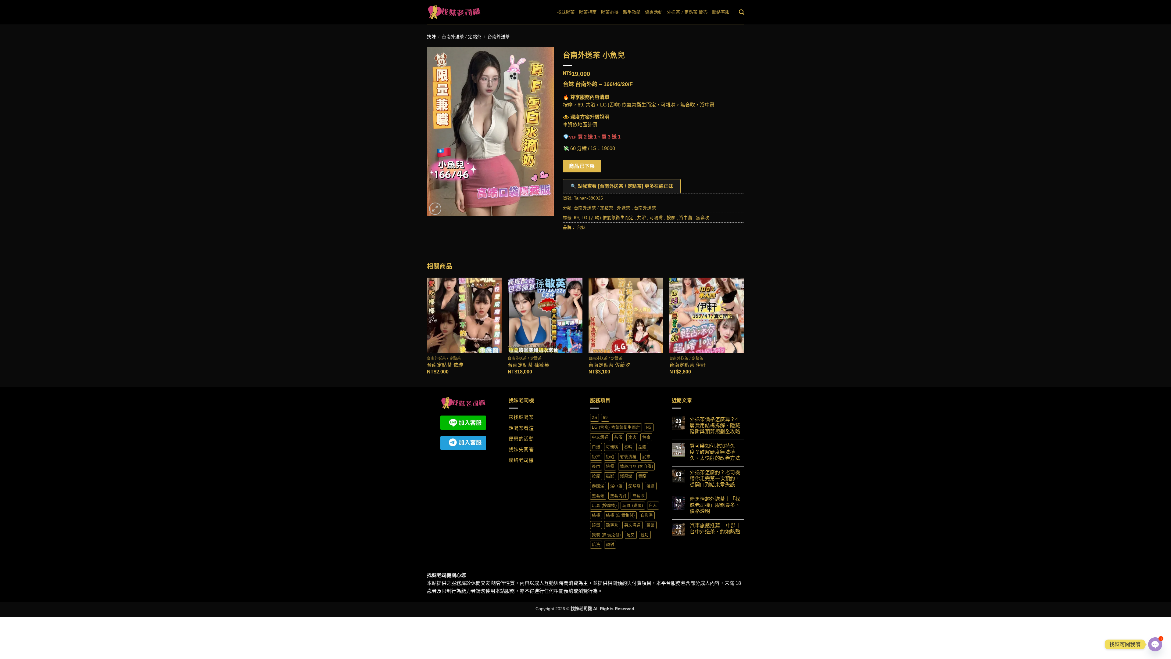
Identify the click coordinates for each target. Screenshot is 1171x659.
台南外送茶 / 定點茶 (462, 36)
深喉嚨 (634, 486)
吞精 (628, 447)
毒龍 (642, 476)
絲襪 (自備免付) (620, 515)
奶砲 (610, 456)
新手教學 (632, 12)
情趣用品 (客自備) (636, 466)
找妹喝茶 (566, 12)
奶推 (596, 456)
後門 (596, 466)
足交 (631, 534)
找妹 (431, 36)
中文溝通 (600, 437)
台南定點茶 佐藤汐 (609, 365)
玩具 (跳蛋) (632, 505)
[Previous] (427, 332)
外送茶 (623, 207)
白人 (653, 505)
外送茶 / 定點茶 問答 (687, 12)
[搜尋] (741, 12)
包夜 (646, 437)
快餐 (610, 466)
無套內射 (618, 495)
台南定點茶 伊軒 (687, 365)
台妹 (581, 227)
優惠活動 (654, 12)
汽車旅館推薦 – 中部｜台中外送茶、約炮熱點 (715, 528)
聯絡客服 (721, 12)
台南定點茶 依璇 (445, 365)
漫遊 (650, 486)
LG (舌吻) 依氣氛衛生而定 (608, 217)
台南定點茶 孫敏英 (529, 365)
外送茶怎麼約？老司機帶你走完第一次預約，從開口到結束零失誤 (715, 478)
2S (594, 417)
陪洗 (596, 544)
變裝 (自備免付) (606, 534)
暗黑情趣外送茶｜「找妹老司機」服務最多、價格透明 (715, 505)
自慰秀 (647, 515)
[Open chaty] (1155, 644)
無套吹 (702, 217)
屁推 (646, 456)
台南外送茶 (499, 36)
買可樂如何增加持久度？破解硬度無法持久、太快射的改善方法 (715, 452)
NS (649, 427)
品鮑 (642, 447)
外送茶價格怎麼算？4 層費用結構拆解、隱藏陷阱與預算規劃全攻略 (715, 425)
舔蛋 (596, 525)
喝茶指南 (588, 12)
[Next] (743, 332)
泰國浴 (598, 486)
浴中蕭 (686, 217)
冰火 (632, 437)
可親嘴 (656, 217)
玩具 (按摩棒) (604, 505)
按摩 (671, 217)
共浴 (641, 217)
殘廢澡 (626, 476)
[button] (435, 209)
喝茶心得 (610, 12)
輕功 (645, 534)
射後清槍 (628, 456)
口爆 (596, 447)
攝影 (610, 476)
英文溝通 (632, 525)
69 (576, 217)
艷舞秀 (612, 525)
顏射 (610, 544)
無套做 (598, 495)
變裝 (650, 525)
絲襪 (596, 515)
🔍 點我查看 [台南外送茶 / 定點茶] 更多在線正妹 (622, 186)
